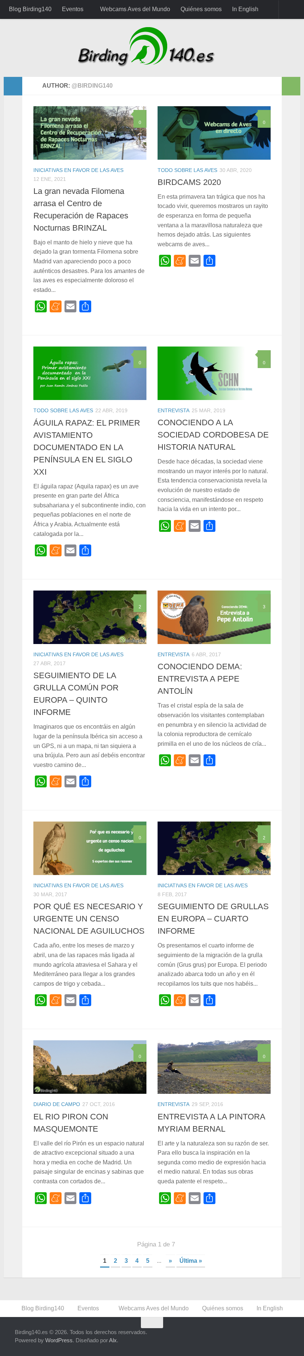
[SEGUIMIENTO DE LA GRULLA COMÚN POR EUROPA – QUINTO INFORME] (89, 617)
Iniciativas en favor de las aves (78, 170)
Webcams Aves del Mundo (135, 9)
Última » (190, 1261)
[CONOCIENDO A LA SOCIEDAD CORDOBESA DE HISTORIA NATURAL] (214, 373)
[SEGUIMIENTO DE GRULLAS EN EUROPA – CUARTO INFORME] (214, 848)
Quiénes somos (201, 9)
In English (245, 9)
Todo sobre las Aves (187, 170)
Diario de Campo (56, 1104)
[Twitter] (230, 1337)
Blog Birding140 (30, 9)
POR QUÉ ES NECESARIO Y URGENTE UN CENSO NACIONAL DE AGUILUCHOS (89, 919)
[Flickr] (270, 1337)
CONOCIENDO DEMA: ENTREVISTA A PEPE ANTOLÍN (200, 679)
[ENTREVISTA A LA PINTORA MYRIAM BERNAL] (214, 1067)
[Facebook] (217, 1337)
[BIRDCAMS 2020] (214, 133)
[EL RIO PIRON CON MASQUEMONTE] (89, 1067)
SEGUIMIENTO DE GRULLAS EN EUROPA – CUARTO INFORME (213, 919)
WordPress (59, 1340)
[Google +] (244, 1337)
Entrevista (173, 410)
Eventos (72, 9)
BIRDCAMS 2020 (189, 182)
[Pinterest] (257, 1337)
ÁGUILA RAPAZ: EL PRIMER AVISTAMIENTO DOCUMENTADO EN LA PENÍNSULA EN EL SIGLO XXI (86, 447)
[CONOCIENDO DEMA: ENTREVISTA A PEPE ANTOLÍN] (214, 617)
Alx (113, 1340)
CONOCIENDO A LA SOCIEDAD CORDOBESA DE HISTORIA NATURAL (213, 435)
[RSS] (284, 1337)
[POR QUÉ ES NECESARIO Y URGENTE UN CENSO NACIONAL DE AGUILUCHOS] (89, 848)
